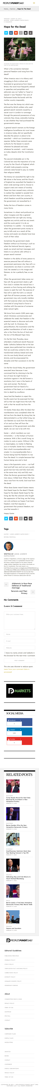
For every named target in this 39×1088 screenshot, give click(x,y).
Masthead (8, 1012)
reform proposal (10, 537)
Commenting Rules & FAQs (13, 999)
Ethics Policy (9, 964)
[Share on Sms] (21, 33)
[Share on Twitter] (6, 33)
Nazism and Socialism (13, 928)
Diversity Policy (10, 977)
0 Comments (8, 22)
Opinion (12, 9)
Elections (9, 795)
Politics (9, 875)
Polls (8, 900)
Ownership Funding (11, 985)
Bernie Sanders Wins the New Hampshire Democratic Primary (16, 826)
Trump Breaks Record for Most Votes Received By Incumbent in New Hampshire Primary (18, 799)
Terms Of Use (9, 1007)
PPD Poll (7, 1016)
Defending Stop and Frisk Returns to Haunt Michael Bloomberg (18, 877)
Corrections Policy (11, 972)
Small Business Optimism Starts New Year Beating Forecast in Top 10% (18, 852)
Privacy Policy (9, 1003)
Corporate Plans (10, 1034)
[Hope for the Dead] (10, 546)
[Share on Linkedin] (11, 33)
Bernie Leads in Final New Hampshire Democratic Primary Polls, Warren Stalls (19, 903)
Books (7, 1056)
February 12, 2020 (11, 803)
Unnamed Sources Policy (13, 981)
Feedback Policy (10, 960)
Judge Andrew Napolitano (19, 534)
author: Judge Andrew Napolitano (16, 20)
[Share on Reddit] (16, 33)
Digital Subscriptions (12, 1068)
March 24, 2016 (16, 18)
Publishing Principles (12, 956)
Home (6, 9)
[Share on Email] (26, 33)
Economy (9, 849)
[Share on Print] (30, 33)
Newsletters (9, 1042)
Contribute (8, 1064)
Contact (7, 1020)
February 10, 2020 (11, 906)
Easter (6, 534)
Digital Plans (9, 1038)
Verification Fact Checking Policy (16, 968)
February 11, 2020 (11, 855)
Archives (8, 1051)
